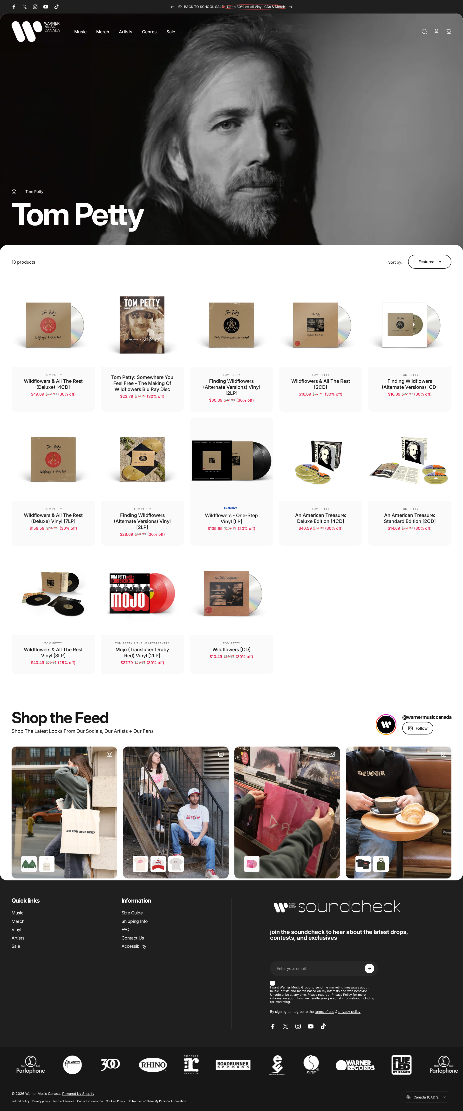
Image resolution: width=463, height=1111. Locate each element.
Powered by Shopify (78, 1093)
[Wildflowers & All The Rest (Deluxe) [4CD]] (53, 325)
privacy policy (349, 1011)
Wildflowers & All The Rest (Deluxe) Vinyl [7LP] (53, 518)
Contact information (90, 1101)
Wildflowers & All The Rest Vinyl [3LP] (53, 652)
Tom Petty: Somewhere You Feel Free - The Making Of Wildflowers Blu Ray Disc (142, 383)
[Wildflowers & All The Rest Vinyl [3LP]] (53, 593)
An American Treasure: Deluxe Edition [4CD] (320, 518)
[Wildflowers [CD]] (231, 593)
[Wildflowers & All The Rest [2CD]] (320, 325)
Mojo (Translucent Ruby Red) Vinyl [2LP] (142, 652)
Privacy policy (41, 1101)
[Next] (291, 7)
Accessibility (134, 946)
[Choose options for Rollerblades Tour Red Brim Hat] (158, 864)
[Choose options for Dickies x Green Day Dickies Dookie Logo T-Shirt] (176, 864)
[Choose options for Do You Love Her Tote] (46, 864)
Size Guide (132, 912)
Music (17, 912)
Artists (18, 937)
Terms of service (63, 1101)
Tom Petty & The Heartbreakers (142, 643)
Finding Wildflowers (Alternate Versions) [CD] (410, 384)
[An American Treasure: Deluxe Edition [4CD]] (320, 459)
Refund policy (20, 1101)
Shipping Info (135, 921)
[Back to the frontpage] (14, 191)
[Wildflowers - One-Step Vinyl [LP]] (231, 459)
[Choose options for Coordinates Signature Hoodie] (29, 864)
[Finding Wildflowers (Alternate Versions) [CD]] (409, 325)
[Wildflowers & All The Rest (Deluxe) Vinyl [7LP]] (53, 459)
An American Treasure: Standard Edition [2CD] (410, 518)
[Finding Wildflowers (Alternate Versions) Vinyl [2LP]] (231, 325)
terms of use (324, 1011)
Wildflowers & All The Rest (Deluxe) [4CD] (53, 384)
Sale (16, 946)
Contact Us (133, 937)
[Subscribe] (369, 968)
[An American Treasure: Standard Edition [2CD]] (409, 459)
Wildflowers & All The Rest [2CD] (320, 384)
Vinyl (16, 929)
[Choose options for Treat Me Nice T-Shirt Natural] (140, 864)
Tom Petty (53, 375)
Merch (18, 921)
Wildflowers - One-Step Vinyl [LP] (231, 518)
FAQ (125, 929)
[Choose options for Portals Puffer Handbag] (381, 864)
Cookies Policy (115, 1101)
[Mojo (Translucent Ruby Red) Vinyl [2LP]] (142, 593)
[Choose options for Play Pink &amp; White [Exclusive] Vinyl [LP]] (251, 864)
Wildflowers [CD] (231, 649)
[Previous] (172, 7)
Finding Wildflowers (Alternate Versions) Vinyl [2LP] (231, 387)
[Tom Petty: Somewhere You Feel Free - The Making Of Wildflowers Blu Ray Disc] (142, 325)
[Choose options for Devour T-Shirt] (363, 864)
